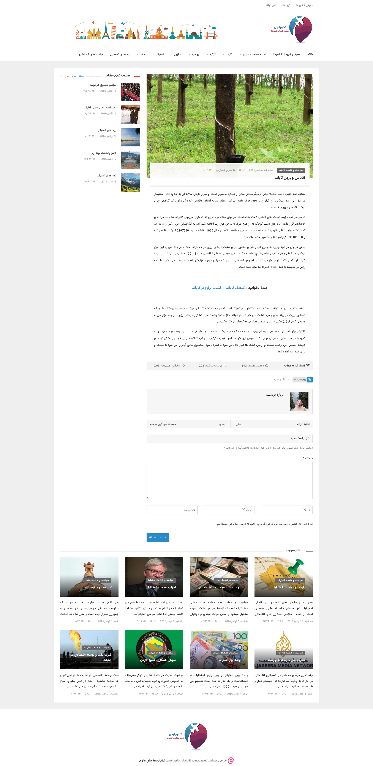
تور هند (286, 5)
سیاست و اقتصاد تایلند (291, 170)
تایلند (229, 54)
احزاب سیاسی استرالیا (162, 587)
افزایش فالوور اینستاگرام (175, 760)
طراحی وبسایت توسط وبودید (209, 760)
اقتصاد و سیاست (279, 379)
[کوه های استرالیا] (130, 182)
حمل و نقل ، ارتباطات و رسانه (286, 660)
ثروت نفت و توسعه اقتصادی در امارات (91, 657)
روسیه (195, 54)
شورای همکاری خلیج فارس (158, 660)
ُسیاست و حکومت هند (96, 587)
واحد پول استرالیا (229, 660)
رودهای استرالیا (107, 130)
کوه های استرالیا (106, 175)
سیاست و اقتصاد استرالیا (290, 580)
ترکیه (212, 54)
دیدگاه (308, 459)
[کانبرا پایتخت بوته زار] (130, 160)
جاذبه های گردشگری (90, 54)
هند (142, 54)
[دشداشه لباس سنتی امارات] (130, 114)
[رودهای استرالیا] (130, 137)
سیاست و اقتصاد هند (227, 580)
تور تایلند (270, 5)
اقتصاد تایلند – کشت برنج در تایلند (218, 288)
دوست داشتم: (253, 365)
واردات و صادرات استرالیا (289, 587)
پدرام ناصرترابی (224, 170)
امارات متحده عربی (254, 54)
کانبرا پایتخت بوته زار (104, 153)
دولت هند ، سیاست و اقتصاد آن (219, 587)
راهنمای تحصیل (120, 54)
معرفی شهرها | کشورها (286, 54)
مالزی (177, 54)
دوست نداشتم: (210, 365)
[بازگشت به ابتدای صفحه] (10, 755)
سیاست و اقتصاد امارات (290, 653)
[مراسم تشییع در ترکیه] (130, 92)
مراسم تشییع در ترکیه (103, 85)
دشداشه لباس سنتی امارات (100, 107)
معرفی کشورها (304, 5)
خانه (310, 54)
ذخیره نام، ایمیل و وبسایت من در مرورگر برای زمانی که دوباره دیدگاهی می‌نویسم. (262, 524)
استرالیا (159, 54)
